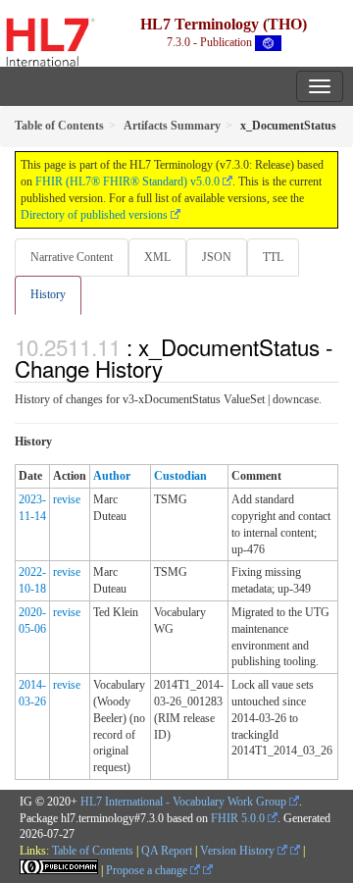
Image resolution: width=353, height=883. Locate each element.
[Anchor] (173, 368)
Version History (238, 850)
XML (157, 257)
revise (66, 499)
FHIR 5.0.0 (238, 818)
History (48, 294)
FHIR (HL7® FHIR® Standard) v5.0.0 (127, 181)
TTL (273, 257)
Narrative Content (71, 257)
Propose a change (148, 870)
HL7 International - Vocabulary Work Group (183, 801)
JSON (216, 257)
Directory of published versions (94, 215)
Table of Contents (92, 850)
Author (111, 476)
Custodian (180, 476)
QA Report (166, 850)
